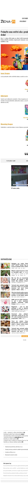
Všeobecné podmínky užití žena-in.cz (13, 447)
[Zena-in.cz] (9, 21)
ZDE (24, 432)
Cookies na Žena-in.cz (10, 452)
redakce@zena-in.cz (19, 437)
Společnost (23, 21)
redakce (22, 434)
